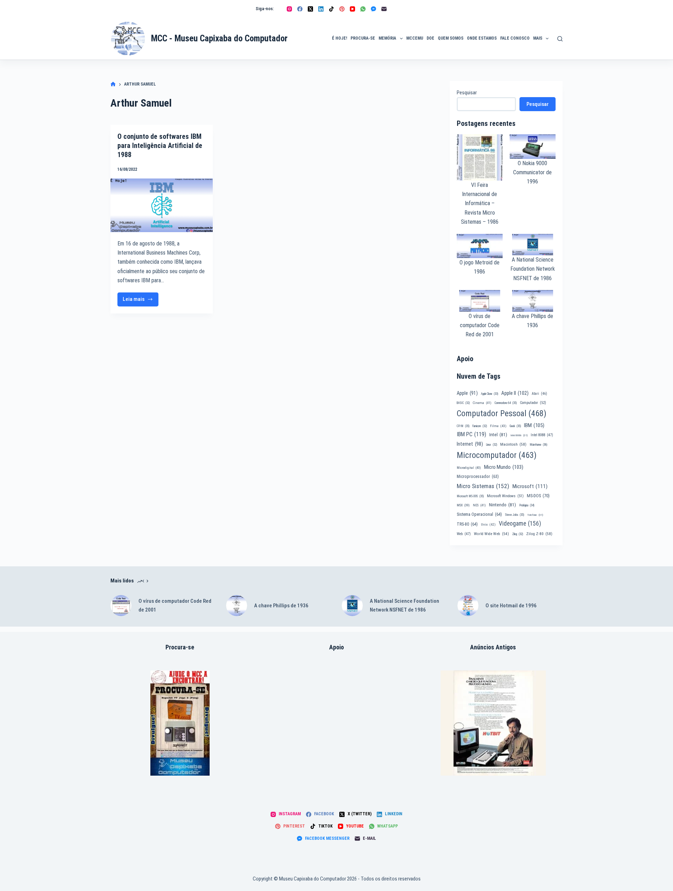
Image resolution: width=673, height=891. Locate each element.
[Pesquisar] (560, 38)
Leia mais (140, 301)
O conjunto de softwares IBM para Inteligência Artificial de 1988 (159, 145)
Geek (515, 426)
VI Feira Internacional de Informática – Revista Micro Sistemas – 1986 (479, 203)
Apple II (515, 393)
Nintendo (502, 504)
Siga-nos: (265, 8)
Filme (498, 426)
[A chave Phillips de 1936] (236, 605)
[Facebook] (299, 9)
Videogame (520, 523)
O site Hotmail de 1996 (511, 605)
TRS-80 (467, 524)
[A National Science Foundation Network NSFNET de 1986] (352, 605)
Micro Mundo (503, 467)
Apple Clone (489, 394)
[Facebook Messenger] (373, 9)
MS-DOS (538, 495)
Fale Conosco (515, 38)
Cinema (482, 403)
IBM (534, 425)
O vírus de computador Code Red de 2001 (479, 325)
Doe (430, 38)
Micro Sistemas (483, 486)
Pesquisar (467, 92)
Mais (537, 38)
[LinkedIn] (321, 9)
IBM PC (471, 434)
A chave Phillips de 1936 (281, 605)
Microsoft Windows (505, 496)
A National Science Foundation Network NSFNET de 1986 (532, 269)
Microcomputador (497, 455)
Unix (488, 524)
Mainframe (539, 444)
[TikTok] (331, 9)
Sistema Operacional (479, 514)
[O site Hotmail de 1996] (467, 605)
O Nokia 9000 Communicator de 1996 (532, 172)
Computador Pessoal (501, 413)
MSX (463, 505)
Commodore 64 (506, 403)
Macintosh (513, 444)
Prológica (526, 505)
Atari (539, 394)
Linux (491, 444)
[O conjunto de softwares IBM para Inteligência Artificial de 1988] (161, 205)
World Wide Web (491, 534)
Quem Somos (450, 38)
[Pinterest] (342, 9)
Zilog (517, 534)
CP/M (463, 426)
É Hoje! (339, 38)
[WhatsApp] (363, 9)
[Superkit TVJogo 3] (180, 723)
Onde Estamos (482, 38)
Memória (387, 38)
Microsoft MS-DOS (470, 496)
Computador (533, 402)
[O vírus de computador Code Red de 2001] (120, 605)
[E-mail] (384, 9)
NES (479, 505)
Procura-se (363, 38)
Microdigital (469, 468)
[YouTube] (352, 9)
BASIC (463, 403)
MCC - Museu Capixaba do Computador (219, 38)
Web (464, 534)
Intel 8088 (542, 435)
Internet (470, 444)
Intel (498, 434)
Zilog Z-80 (539, 533)
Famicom (480, 426)
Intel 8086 (519, 435)
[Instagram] (289, 9)
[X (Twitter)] (310, 9)
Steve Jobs (514, 515)
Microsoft (530, 486)
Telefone (535, 515)
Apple (467, 393)
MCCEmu (414, 38)
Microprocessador (478, 476)
